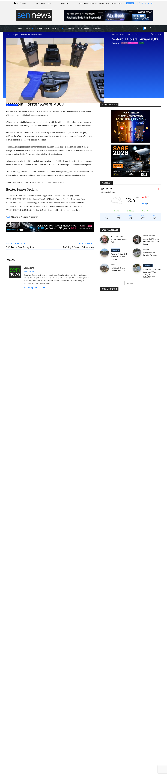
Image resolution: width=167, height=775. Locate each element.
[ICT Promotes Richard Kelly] (104, 239)
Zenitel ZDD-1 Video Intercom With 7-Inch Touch (151, 241)
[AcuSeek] (108, 15)
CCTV (113, 265)
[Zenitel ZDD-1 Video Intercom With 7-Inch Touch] (137, 239)
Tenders (115, 250)
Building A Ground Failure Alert (78, 247)
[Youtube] (151, 3)
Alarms (146, 249)
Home (8, 35)
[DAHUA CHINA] (130, 126)
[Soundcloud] (36, 287)
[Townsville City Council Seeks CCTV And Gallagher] (137, 268)
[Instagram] (142, 3)
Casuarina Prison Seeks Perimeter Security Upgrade (119, 256)
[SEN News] (15, 277)
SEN (9, 217)
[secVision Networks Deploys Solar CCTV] (104, 268)
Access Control (117, 236)
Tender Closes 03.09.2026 (149, 277)
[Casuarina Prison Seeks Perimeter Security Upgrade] (104, 252)
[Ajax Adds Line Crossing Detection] (137, 252)
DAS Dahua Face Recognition (20, 247)
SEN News (29, 268)
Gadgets (15, 35)
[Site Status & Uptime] (137, 28)
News (141, 43)
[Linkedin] (145, 3)
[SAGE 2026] (130, 161)
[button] (150, 28)
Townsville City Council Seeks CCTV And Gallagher (152, 272)
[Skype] (32, 287)
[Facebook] (139, 3)
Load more (130, 283)
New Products (133, 43)
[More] (89, 253)
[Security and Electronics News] (34, 15)
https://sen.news (29, 271)
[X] (148, 3)
